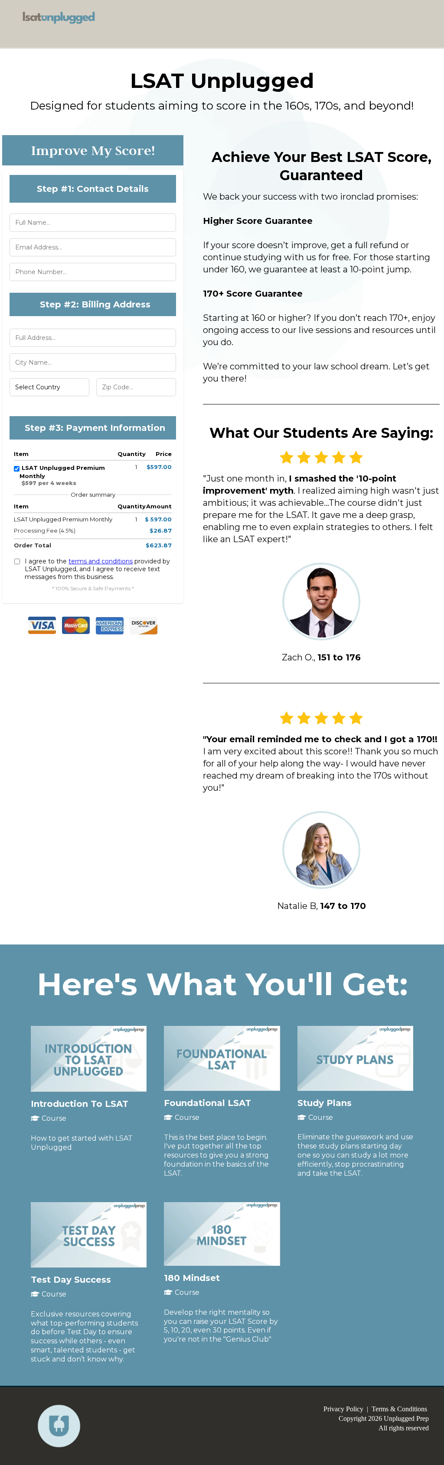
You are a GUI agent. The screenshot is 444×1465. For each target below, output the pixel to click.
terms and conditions (101, 561)
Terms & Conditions (399, 1409)
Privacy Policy (343, 1409)
